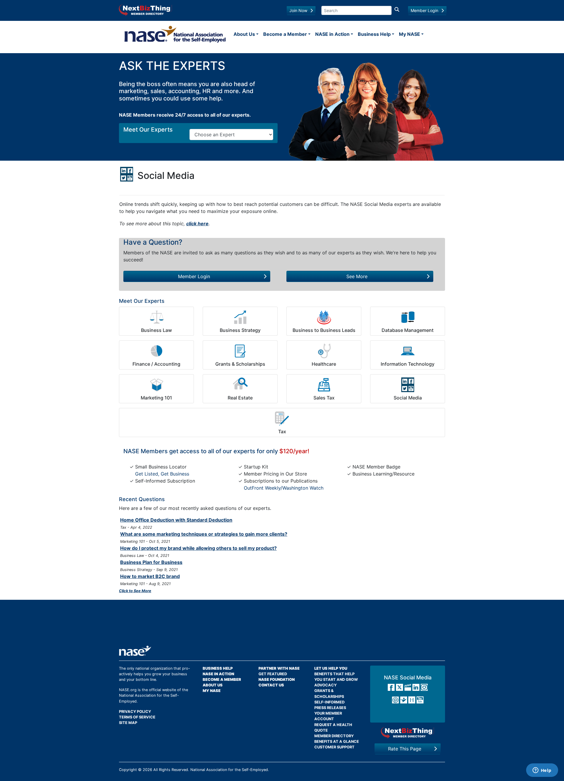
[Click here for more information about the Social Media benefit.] (407, 384)
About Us (244, 34)
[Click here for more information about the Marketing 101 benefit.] (156, 384)
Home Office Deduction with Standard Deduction (176, 520)
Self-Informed (329, 702)
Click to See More (135, 591)
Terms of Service (137, 717)
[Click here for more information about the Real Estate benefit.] (240, 384)
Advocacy (325, 685)
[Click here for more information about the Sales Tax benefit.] (324, 384)
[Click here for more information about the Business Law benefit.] (156, 317)
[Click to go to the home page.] (175, 34)
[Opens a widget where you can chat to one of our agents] (542, 770)
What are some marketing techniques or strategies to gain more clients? (203, 534)
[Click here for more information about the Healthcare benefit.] (324, 351)
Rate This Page (404, 749)
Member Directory (334, 736)
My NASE (409, 34)
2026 (147, 769)
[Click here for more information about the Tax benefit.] (282, 418)
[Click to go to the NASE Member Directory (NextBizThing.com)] (146, 10)
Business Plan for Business (151, 562)
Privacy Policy (135, 711)
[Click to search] (397, 10)
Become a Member (285, 34)
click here (197, 223)
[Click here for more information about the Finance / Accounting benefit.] (156, 351)
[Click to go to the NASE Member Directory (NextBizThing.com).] (408, 732)
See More (356, 276)
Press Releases (330, 708)
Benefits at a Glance (336, 741)
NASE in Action (332, 34)
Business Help (374, 34)
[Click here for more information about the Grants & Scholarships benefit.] (240, 351)
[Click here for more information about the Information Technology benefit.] (407, 351)
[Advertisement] (282, 625)
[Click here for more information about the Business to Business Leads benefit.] (324, 317)
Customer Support (334, 747)
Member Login (424, 10)
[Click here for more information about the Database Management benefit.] (407, 317)
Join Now (298, 10)
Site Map (128, 722)
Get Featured (272, 674)
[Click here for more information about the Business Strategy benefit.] (240, 317)
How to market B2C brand (150, 576)
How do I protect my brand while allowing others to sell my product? (198, 548)
